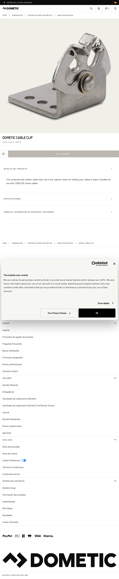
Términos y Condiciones (13, 467)
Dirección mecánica (65, 15)
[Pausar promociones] (4, 2)
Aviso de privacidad (11, 446)
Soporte (6, 323)
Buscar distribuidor (10, 350)
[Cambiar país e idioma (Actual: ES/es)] (115, 2)
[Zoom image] (59, 76)
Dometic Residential (19, 419)
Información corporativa (13, 481)
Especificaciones (12, 199)
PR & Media (16, 508)
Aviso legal (7, 440)
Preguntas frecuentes (12, 344)
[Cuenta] (98, 8)
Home (4, 15)
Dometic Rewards (10, 385)
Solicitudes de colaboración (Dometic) (19, 398)
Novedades (15, 515)
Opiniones (6, 433)
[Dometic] (10, 8)
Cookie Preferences (11, 460)
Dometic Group (17, 488)
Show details (103, 303)
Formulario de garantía (12, 357)
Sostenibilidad (8, 501)
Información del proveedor (14, 495)
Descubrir (6, 378)
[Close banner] (114, 264)
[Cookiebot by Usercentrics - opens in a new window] (94, 263)
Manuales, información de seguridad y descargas (29, 212)
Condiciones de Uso (11, 474)
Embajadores (8, 392)
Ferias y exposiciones (12, 426)
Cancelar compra (10, 371)
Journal (5, 412)
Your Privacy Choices (57, 313)
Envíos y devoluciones (12, 364)
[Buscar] (91, 8)
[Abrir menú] (115, 8)
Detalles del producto (15, 169)
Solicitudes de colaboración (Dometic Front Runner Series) (28, 405)
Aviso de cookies (9, 453)
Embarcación (17, 15)
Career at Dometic (19, 522)
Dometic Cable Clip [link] (86, 243)
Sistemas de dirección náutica (40, 15)
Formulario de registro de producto (17, 337)
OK (97, 313)
